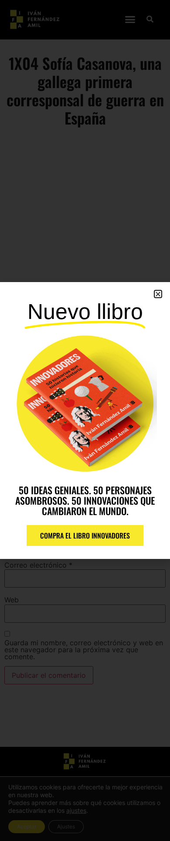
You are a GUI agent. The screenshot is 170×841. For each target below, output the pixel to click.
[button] (158, 294)
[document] (85, 420)
